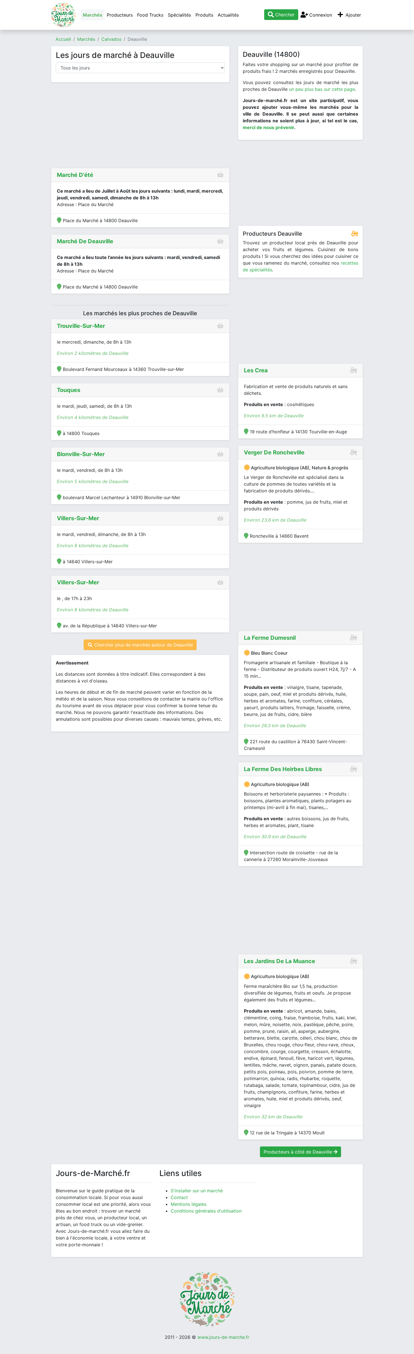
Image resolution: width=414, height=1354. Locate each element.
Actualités (228, 15)
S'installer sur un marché (197, 1190)
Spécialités (179, 15)
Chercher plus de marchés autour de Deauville (143, 645)
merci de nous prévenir (268, 127)
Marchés (92, 15)
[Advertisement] (140, 126)
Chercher (284, 14)
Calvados (111, 39)
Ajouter (352, 15)
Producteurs (120, 15)
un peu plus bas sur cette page (322, 89)
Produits (204, 15)
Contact (179, 1197)
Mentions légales (188, 1204)
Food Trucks (150, 15)
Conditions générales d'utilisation (206, 1211)
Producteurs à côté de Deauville (298, 1152)
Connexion (320, 15)
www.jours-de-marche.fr (223, 1337)
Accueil (63, 39)
